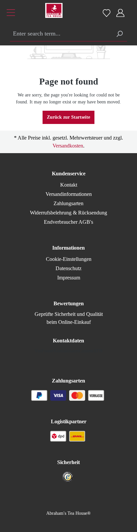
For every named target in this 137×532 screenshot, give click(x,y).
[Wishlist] (106, 13)
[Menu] (11, 13)
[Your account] (120, 13)
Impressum (68, 277)
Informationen (68, 248)
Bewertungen (69, 303)
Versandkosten (68, 145)
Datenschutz (68, 268)
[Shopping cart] (129, 9)
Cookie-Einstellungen (68, 259)
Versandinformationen (69, 194)
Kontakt (68, 185)
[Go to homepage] (45, 12)
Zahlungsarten (68, 203)
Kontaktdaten (68, 340)
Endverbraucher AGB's (68, 222)
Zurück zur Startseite (68, 117)
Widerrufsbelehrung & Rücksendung (68, 212)
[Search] (119, 34)
